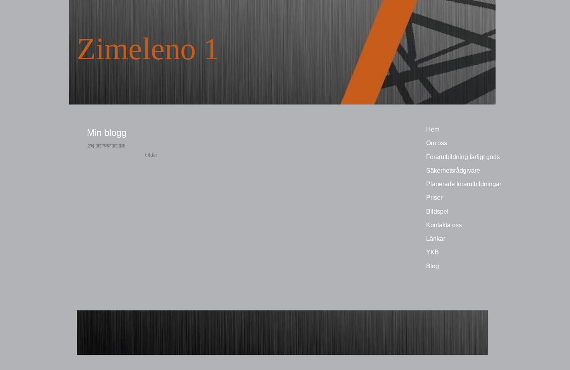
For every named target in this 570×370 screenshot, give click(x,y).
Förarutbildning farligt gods (463, 157)
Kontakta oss (444, 225)
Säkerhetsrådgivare (453, 170)
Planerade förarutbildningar (463, 184)
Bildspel (437, 211)
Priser (434, 197)
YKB (432, 252)
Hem (432, 129)
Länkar (435, 238)
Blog (432, 266)
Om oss (436, 143)
